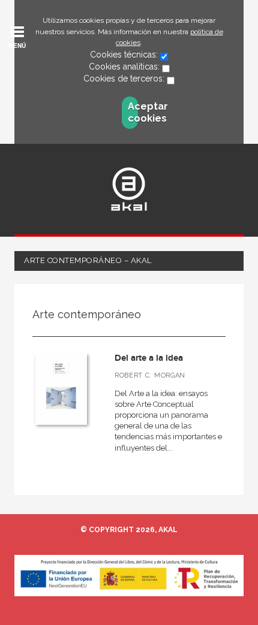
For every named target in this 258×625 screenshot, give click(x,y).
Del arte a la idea (149, 358)
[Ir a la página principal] (129, 189)
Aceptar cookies (133, 112)
